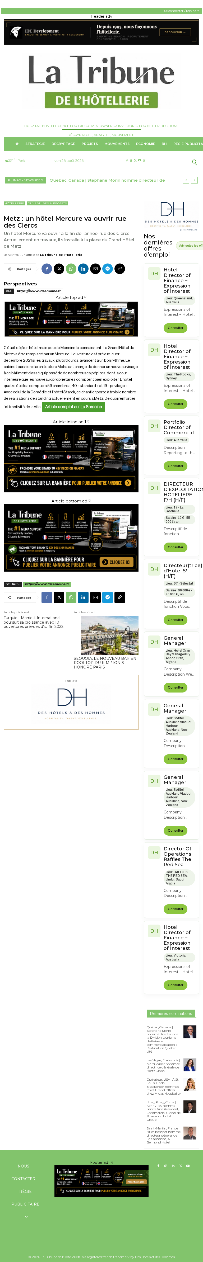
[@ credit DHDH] (101, 43)
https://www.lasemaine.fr (39, 291)
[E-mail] (95, 268)
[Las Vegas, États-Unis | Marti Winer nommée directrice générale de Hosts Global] (189, 1064)
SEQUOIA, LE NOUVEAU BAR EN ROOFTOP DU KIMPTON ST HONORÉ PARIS (105, 663)
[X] (135, 160)
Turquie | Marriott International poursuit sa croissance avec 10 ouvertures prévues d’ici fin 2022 (33, 622)
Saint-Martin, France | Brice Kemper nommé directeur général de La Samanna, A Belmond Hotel (164, 1135)
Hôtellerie (14, 203)
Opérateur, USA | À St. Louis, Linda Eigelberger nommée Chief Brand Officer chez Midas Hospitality (164, 1086)
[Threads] (144, 160)
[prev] (186, 180)
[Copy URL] (119, 268)
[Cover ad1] (71, 538)
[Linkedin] (83, 268)
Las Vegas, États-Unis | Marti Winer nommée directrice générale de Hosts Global (163, 1065)
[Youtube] (139, 160)
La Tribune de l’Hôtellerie (61, 255)
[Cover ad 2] (71, 458)
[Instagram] (131, 160)
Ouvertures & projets (47, 203)
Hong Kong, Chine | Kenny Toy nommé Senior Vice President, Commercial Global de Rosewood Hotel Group (164, 1111)
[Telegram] (107, 268)
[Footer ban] (101, 1181)
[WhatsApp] (71, 268)
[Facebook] (126, 160)
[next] (194, 180)
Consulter (175, 328)
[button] (177, 162)
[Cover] (71, 341)
